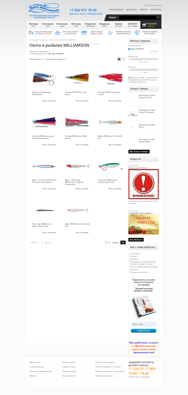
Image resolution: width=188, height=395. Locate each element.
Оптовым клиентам (138, 272)
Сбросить (155, 51)
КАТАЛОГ (133, 25)
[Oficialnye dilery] (143, 347)
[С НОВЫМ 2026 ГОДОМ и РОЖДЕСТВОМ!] (143, 216)
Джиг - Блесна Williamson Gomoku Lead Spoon (44, 181)
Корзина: (152, 25)
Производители (69, 376)
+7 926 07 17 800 (141, 368)
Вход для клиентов (153, 5)
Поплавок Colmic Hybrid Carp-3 (147, 96)
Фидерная (104, 25)
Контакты (155, 10)
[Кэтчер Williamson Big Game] (77, 123)
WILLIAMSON (57, 54)
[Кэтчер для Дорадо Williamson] (44, 79)
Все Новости (136, 240)
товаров (115, 242)
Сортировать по (36, 59)
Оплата (144, 10)
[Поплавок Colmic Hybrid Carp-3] (132, 98)
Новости (135, 159)
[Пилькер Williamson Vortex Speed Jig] (110, 166)
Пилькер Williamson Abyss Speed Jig (41, 225)
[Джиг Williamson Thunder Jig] (110, 123)
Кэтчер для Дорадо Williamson (41, 93)
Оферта (33, 376)
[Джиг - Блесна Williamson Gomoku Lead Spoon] (44, 166)
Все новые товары (139, 151)
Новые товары (139, 88)
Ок (123, 242)
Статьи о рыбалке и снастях (108, 367)
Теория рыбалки (36, 367)
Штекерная (47, 25)
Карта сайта (34, 362)
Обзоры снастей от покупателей (110, 371)
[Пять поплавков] (44, 9)
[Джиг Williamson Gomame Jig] (77, 210)
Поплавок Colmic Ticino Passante (147, 111)
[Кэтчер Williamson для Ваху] (77, 79)
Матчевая (76, 25)
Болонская (62, 25)
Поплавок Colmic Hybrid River (147, 140)
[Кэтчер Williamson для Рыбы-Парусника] (44, 123)
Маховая (33, 25)
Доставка (131, 10)
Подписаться (143, 331)
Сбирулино (90, 25)
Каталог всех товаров (105, 362)
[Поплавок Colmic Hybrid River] (132, 142)
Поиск (112, 17)
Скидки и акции (69, 367)
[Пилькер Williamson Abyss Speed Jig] (44, 210)
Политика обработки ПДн (40, 371)
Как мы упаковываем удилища (144, 267)
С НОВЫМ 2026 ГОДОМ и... (141, 213)
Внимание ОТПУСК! (137, 168)
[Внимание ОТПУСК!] (143, 170)
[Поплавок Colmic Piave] (132, 128)
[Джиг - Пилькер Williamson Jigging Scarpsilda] (77, 166)
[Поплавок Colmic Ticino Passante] (132, 113)
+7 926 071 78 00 (83, 10)
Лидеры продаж (69, 371)
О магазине (135, 253)
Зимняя (118, 25)
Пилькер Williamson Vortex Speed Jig (107, 181)
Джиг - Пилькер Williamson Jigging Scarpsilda (74, 182)
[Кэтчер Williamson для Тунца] (110, 79)
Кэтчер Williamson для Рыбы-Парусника (43, 137)
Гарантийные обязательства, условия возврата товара (143, 263)
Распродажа (116, 10)
